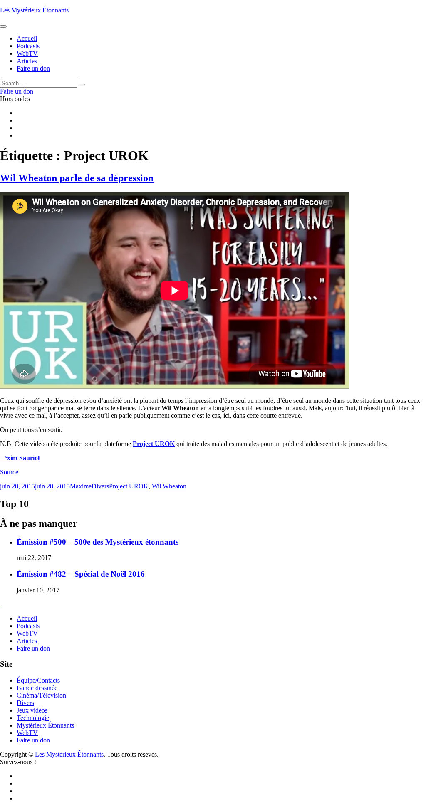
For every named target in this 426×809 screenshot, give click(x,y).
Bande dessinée (37, 687)
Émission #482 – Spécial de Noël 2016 (81, 574)
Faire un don (33, 648)
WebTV (27, 633)
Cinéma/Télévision (41, 695)
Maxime (81, 486)
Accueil (27, 618)
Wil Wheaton (169, 486)
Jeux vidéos (32, 710)
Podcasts (28, 625)
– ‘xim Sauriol (20, 457)
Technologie (33, 717)
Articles (27, 640)
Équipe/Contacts (38, 680)
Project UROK (154, 443)
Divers (100, 486)
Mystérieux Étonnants (45, 725)
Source (9, 472)
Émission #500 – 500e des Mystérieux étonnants (97, 542)
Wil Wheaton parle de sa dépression (77, 178)
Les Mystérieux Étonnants (34, 10)
